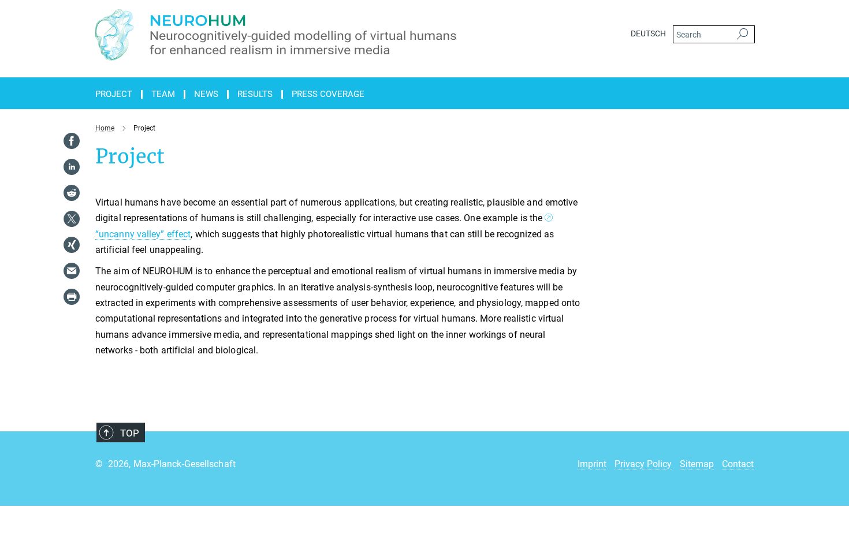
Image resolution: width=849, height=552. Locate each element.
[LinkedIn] (71, 167)
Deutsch (648, 33)
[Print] (71, 296)
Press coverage (328, 94)
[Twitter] (71, 218)
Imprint (592, 463)
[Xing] (71, 244)
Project (113, 94)
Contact (738, 463)
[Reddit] (71, 193)
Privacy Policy (643, 463)
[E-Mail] (71, 270)
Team (163, 94)
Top (129, 433)
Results (255, 94)
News (206, 94)
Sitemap (697, 463)
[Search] (742, 35)
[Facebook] (71, 141)
